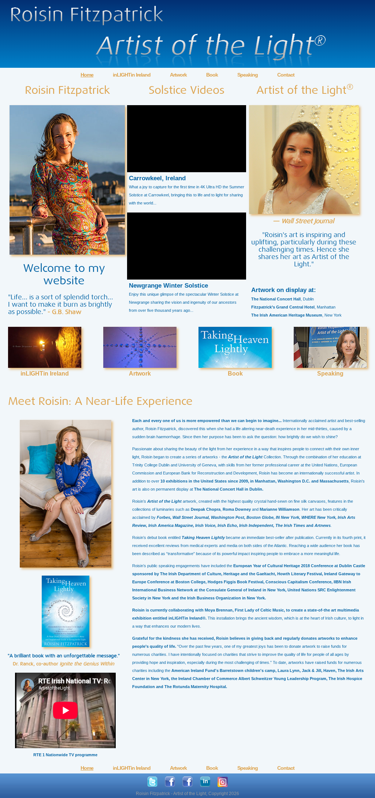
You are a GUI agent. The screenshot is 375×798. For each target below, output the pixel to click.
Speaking (247, 75)
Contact (285, 75)
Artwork (178, 75)
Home (87, 75)
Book (212, 75)
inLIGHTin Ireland (132, 75)
